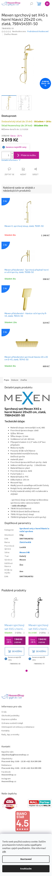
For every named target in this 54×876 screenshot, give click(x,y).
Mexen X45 (25, 552)
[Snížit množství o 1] (12, 157)
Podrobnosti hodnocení (37, 31)
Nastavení (26, 859)
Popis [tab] (6, 380)
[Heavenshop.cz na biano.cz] (27, 821)
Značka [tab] (23, 380)
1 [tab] (27, 671)
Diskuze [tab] (14, 380)
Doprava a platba (9, 719)
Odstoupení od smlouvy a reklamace (18, 727)
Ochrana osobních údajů (12, 723)
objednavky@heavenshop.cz (15, 754)
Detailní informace (10, 160)
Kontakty (6, 730)
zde (4, 851)
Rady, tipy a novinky (10, 734)
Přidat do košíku (28, 155)
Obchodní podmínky (11, 715)
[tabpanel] (15, 631)
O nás (4, 712)
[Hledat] (31, 4)
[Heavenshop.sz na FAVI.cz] (14, 803)
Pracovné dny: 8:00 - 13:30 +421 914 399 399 (21, 761)
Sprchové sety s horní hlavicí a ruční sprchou (34, 530)
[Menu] (47, 4)
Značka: (10, 34)
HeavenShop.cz (9, 774)
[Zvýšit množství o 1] (12, 153)
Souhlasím (26, 868)
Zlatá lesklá (25, 542)
